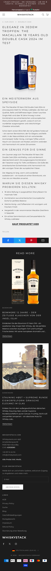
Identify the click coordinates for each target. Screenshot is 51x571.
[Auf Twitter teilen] (20, 240)
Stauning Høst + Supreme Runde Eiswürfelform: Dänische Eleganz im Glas (25, 400)
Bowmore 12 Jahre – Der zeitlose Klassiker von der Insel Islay (21, 315)
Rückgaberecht (8, 519)
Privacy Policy (8, 503)
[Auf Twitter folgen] (10, 544)
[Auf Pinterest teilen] (31, 240)
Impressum (7, 523)
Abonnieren (13, 487)
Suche (4, 507)
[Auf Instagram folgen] (16, 544)
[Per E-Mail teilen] (43, 240)
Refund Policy (8, 527)
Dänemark (7, 393)
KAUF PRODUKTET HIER (25, 224)
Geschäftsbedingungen (12, 515)
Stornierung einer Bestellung (14, 531)
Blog (4, 511)
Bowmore (7, 308)
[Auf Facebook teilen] (8, 240)
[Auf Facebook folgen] (3, 544)
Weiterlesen (7, 336)
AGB (4, 499)
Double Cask (25, 22)
